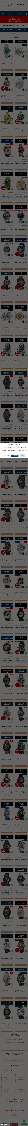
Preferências (6, 455)
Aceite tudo (15, 455)
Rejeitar (22, 455)
